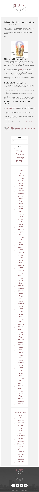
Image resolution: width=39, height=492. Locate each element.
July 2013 (20, 370)
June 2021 (21, 241)
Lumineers (21, 433)
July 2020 (20, 257)
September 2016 (21, 308)
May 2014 (21, 354)
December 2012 (21, 382)
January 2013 (20, 380)
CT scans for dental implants (14, 128)
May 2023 (21, 205)
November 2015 (21, 324)
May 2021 (21, 242)
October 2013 (20, 365)
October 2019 (20, 272)
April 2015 (21, 336)
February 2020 (21, 265)
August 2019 (20, 275)
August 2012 (20, 388)
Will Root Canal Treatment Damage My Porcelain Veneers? (21, 157)
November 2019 (21, 270)
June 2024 (21, 183)
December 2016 (21, 303)
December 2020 (21, 250)
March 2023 (21, 208)
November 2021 (21, 234)
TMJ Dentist (20, 446)
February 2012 (21, 398)
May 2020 (21, 260)
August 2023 (20, 200)
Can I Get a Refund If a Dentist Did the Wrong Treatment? (20, 162)
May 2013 (21, 373)
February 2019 (21, 285)
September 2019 (21, 273)
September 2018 (21, 293)
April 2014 (21, 355)
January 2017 (20, 301)
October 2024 (20, 177)
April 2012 (21, 395)
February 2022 (21, 229)
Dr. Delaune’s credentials (12, 108)
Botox (21, 417)
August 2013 (20, 368)
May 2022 (21, 224)
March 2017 (21, 298)
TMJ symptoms (21, 449)
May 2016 (21, 314)
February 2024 (21, 190)
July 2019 (20, 277)
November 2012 (21, 383)
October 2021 (20, 236)
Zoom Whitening (21, 462)
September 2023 (21, 198)
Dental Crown (20, 423)
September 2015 (21, 327)
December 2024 (21, 173)
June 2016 (21, 313)
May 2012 (21, 393)
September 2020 (21, 254)
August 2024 (20, 180)
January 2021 (20, 249)
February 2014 (21, 359)
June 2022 (21, 223)
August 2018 (20, 295)
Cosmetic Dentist (20, 418)
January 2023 (20, 211)
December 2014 (21, 342)
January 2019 (20, 286)
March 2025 (21, 170)
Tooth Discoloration (21, 453)
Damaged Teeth (21, 420)
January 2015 (20, 341)
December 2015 (21, 323)
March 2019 (21, 283)
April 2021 (21, 244)
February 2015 (21, 339)
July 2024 (20, 182)
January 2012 (20, 400)
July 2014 (20, 350)
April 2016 (21, 316)
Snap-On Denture (20, 443)
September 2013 (21, 367)
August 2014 (20, 349)
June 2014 (21, 352)
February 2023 (21, 209)
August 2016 (20, 309)
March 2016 (21, 318)
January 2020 (20, 267)
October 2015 (20, 326)
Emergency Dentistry (21, 428)
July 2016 (20, 311)
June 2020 (21, 259)
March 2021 (21, 245)
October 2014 (20, 345)
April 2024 (21, 186)
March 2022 (21, 227)
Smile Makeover (21, 441)
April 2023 (21, 206)
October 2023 (20, 196)
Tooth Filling (20, 456)
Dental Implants (11, 127)
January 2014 (20, 360)
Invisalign (21, 432)
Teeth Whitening (20, 444)
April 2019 (21, 282)
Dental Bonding (21, 422)
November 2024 (21, 175)
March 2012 (21, 396)
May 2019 (21, 280)
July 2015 (20, 331)
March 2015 (21, 337)
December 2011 (21, 401)
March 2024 (21, 188)
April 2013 (21, 375)
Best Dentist (20, 415)
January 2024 (20, 191)
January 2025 (20, 172)
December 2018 (21, 288)
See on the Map (19, 481)
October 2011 (20, 404)
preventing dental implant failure (23, 129)
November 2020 (21, 252)
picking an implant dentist (12, 129)
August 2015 (20, 329)
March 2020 (21, 264)
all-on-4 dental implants (20, 414)
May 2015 (21, 334)
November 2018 (21, 290)
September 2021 (21, 237)
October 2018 (20, 291)
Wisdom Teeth (21, 461)
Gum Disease (20, 430)
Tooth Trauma (21, 457)
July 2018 (20, 296)
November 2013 (21, 364)
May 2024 (21, 185)
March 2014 (21, 357)
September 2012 (21, 386)
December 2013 (21, 362)
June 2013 (21, 372)
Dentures (21, 427)
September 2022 (21, 218)
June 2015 (21, 332)
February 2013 (21, 378)
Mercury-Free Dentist (21, 435)
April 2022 (21, 226)
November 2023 (21, 195)
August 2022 (20, 219)
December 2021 (21, 232)
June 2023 (21, 203)
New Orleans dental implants (24, 128)
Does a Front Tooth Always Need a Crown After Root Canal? (20, 150)
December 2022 (21, 213)
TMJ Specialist (21, 448)
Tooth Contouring (20, 451)
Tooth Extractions (20, 454)
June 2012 (21, 391)
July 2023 (20, 201)
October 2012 (20, 385)
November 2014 (21, 344)
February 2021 (21, 247)
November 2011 (21, 403)
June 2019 (21, 278)
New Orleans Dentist (28, 121)
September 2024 (21, 178)
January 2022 (20, 231)
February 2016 (21, 319)
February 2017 (21, 300)
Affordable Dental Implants (20, 412)
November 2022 (21, 214)
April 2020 (21, 262)
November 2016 (21, 304)
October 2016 (20, 306)
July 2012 (20, 390)
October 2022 (20, 216)
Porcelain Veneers (20, 439)
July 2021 (20, 239)
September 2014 (21, 347)
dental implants (22, 69)
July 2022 (20, 221)
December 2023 (21, 193)
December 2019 (21, 268)
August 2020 (20, 255)
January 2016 (20, 321)
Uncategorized (21, 459)
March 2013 (21, 377)
